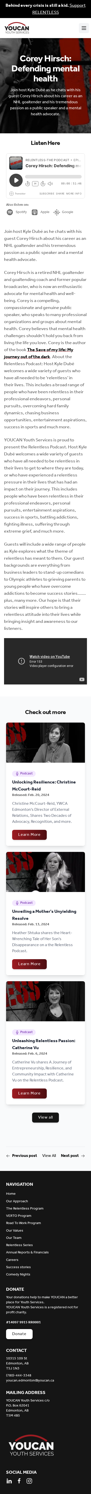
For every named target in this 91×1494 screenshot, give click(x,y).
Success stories (18, 1267)
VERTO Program (18, 1216)
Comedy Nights (18, 1274)
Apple (45, 212)
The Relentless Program (24, 1208)
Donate (19, 1334)
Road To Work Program (23, 1223)
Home (11, 1193)
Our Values (14, 1230)
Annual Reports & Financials (27, 1252)
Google (67, 212)
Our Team (13, 1238)
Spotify (21, 212)
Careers (12, 1260)
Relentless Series (19, 1245)
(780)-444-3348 (18, 1375)
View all (45, 1117)
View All (49, 1156)
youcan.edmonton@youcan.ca (30, 1380)
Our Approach (17, 1201)
